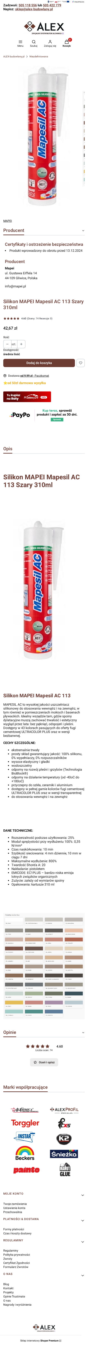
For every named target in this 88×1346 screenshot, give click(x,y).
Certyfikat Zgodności (16, 1262)
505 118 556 (28, 5)
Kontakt (8, 1288)
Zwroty (7, 1258)
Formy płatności (13, 1229)
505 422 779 (52, 5)
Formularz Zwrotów (15, 1267)
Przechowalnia (12, 1212)
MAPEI (7, 220)
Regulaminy (10, 1250)
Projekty (8, 1292)
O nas (7, 1300)
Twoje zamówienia (15, 1203)
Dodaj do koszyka (39, 363)
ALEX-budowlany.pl (14, 56)
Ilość (6, 337)
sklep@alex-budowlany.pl (34, 9)
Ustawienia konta (14, 1208)
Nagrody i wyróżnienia (17, 1304)
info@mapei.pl (15, 286)
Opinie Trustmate (14, 1296)
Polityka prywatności (16, 1254)
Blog (6, 1284)
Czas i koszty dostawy (17, 1233)
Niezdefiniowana (38, 56)
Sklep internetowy (39, 1340)
